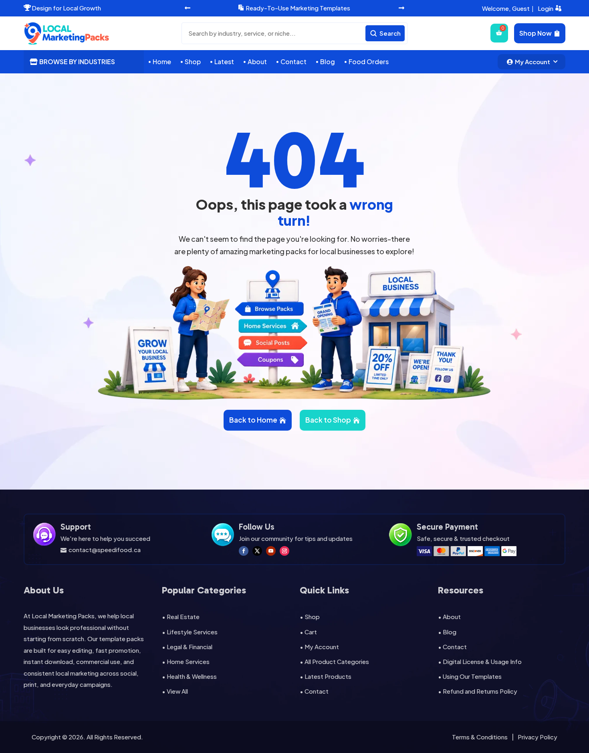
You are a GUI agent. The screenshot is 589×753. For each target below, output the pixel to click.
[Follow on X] (257, 551)
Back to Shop (328, 419)
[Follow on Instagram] (284, 551)
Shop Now (535, 33)
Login (545, 8)
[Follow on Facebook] (243, 551)
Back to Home (253, 419)
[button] (187, 8)
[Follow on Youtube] (271, 551)
